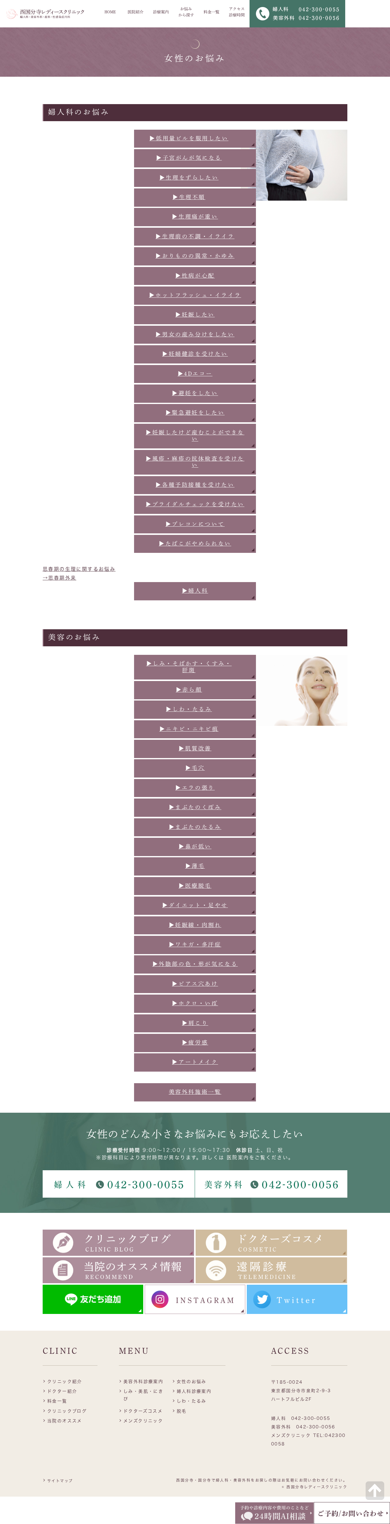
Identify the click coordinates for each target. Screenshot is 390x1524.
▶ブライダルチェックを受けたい (195, 504)
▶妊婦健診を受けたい (195, 353)
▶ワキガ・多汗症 (195, 944)
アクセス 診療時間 (237, 12)
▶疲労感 (195, 1042)
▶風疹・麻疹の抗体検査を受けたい (195, 462)
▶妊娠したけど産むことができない (195, 436)
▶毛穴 (195, 768)
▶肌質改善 (195, 748)
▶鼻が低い (195, 846)
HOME (110, 12)
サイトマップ (60, 1481)
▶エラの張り (195, 787)
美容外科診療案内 (143, 1381)
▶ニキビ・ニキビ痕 (188, 729)
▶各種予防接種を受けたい (194, 484)
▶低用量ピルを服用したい (188, 138)
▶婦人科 (195, 590)
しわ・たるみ (192, 1401)
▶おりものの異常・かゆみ (194, 255)
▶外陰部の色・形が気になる (195, 964)
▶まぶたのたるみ (195, 827)
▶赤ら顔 (189, 689)
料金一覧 (211, 12)
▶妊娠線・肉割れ (195, 925)
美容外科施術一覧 (195, 1091)
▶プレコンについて (195, 524)
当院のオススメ (64, 1421)
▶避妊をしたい (195, 393)
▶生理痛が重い (195, 216)
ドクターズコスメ (143, 1411)
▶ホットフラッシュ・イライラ (195, 295)
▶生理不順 (188, 197)
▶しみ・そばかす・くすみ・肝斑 (189, 667)
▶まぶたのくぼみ (195, 807)
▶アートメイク (195, 1062)
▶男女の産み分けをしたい (194, 334)
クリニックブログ (67, 1411)
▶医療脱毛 (195, 885)
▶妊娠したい (195, 314)
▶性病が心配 (195, 275)
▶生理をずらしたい (188, 177)
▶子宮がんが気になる (189, 157)
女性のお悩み (192, 1381)
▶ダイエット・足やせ (195, 905)
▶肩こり (195, 1023)
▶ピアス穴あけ (195, 983)
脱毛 (182, 1411)
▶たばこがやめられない (195, 543)
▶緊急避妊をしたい (195, 412)
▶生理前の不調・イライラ (194, 236)
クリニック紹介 (64, 1381)
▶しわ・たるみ (189, 709)
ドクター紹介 (62, 1391)
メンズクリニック (143, 1421)
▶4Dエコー (195, 373)
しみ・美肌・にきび (143, 1395)
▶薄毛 (195, 866)
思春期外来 (62, 577)
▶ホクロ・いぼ (195, 1003)
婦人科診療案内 (194, 1391)
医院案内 (238, 1157)
